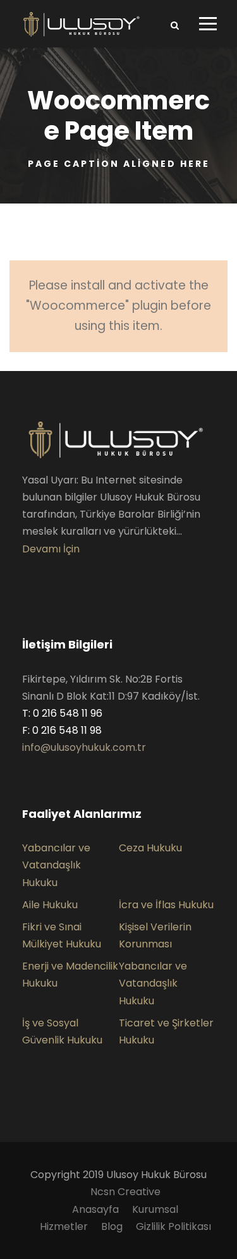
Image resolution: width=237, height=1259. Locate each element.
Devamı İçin (51, 549)
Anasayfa (95, 1209)
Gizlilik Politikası (173, 1226)
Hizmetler (64, 1226)
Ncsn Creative (125, 1191)
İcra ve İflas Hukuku (166, 904)
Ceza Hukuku (150, 848)
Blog (112, 1226)
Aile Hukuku (50, 904)
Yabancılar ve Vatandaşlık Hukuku (56, 865)
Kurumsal (155, 1209)
